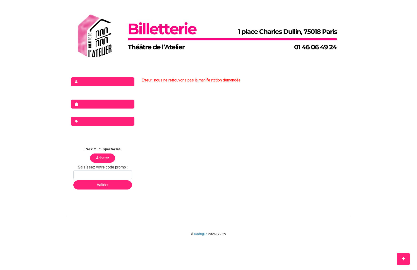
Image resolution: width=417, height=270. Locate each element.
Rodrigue (200, 234)
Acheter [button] (102, 158)
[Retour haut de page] (403, 259)
